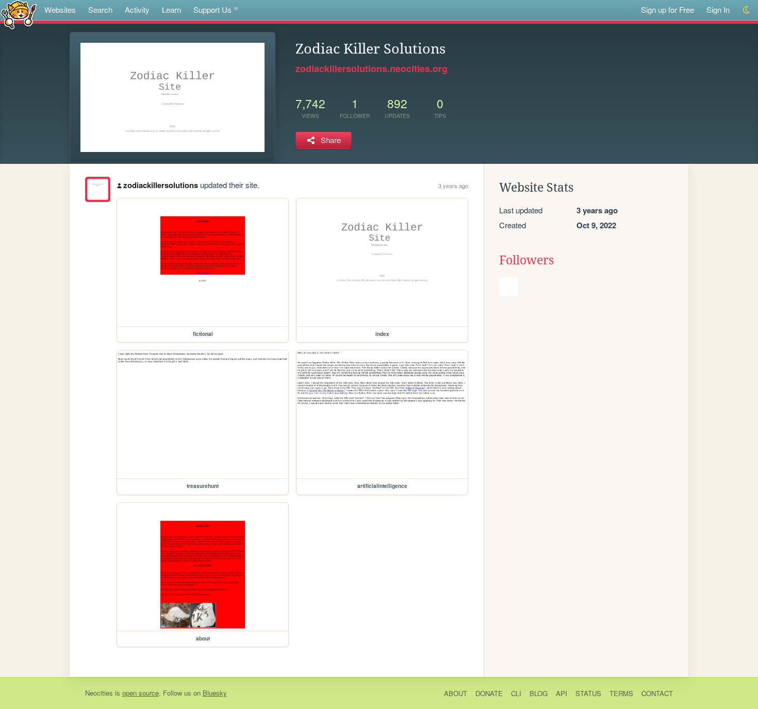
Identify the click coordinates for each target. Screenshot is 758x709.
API (561, 693)
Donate (489, 693)
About (455, 693)
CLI (516, 693)
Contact (657, 693)
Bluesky (215, 693)
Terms (621, 693)
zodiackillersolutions (160, 185)
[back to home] (19, 14)
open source (140, 693)
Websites (60, 9)
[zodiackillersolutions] (97, 189)
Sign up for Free (667, 9)
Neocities (99, 693)
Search (100, 9)
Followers (526, 260)
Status (588, 693)
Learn (171, 9)
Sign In (718, 9)
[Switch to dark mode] (747, 10)
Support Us (212, 9)
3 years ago (453, 185)
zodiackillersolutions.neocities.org (371, 68)
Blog (539, 693)
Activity (137, 9)
